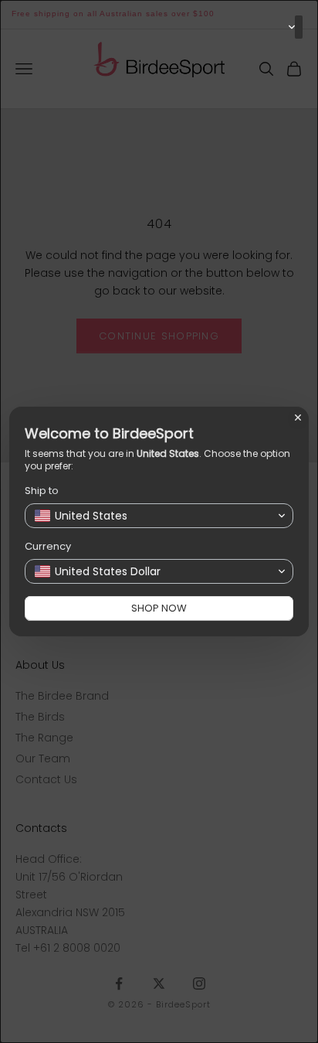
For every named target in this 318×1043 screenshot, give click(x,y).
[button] (299, 27)
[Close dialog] (298, 417)
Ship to (42, 490)
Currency (48, 546)
